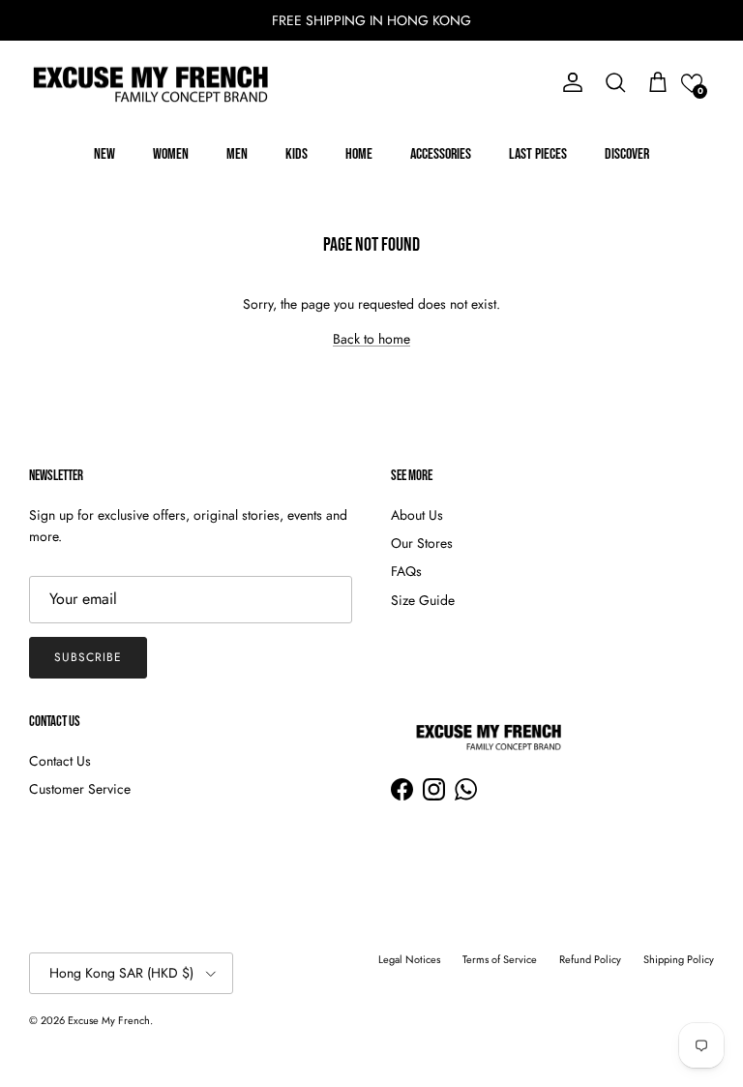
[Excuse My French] (150, 83)
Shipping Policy (678, 959)
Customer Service (80, 789)
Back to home (371, 338)
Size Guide (423, 600)
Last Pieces (538, 154)
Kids (296, 154)
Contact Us (60, 760)
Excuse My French (109, 1020)
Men (237, 154)
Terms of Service (499, 959)
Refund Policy (590, 959)
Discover (627, 154)
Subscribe (88, 657)
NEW (104, 154)
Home (358, 154)
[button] (691, 83)
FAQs (406, 571)
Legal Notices (409, 959)
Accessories (440, 154)
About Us (417, 515)
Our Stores (422, 543)
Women (171, 154)
